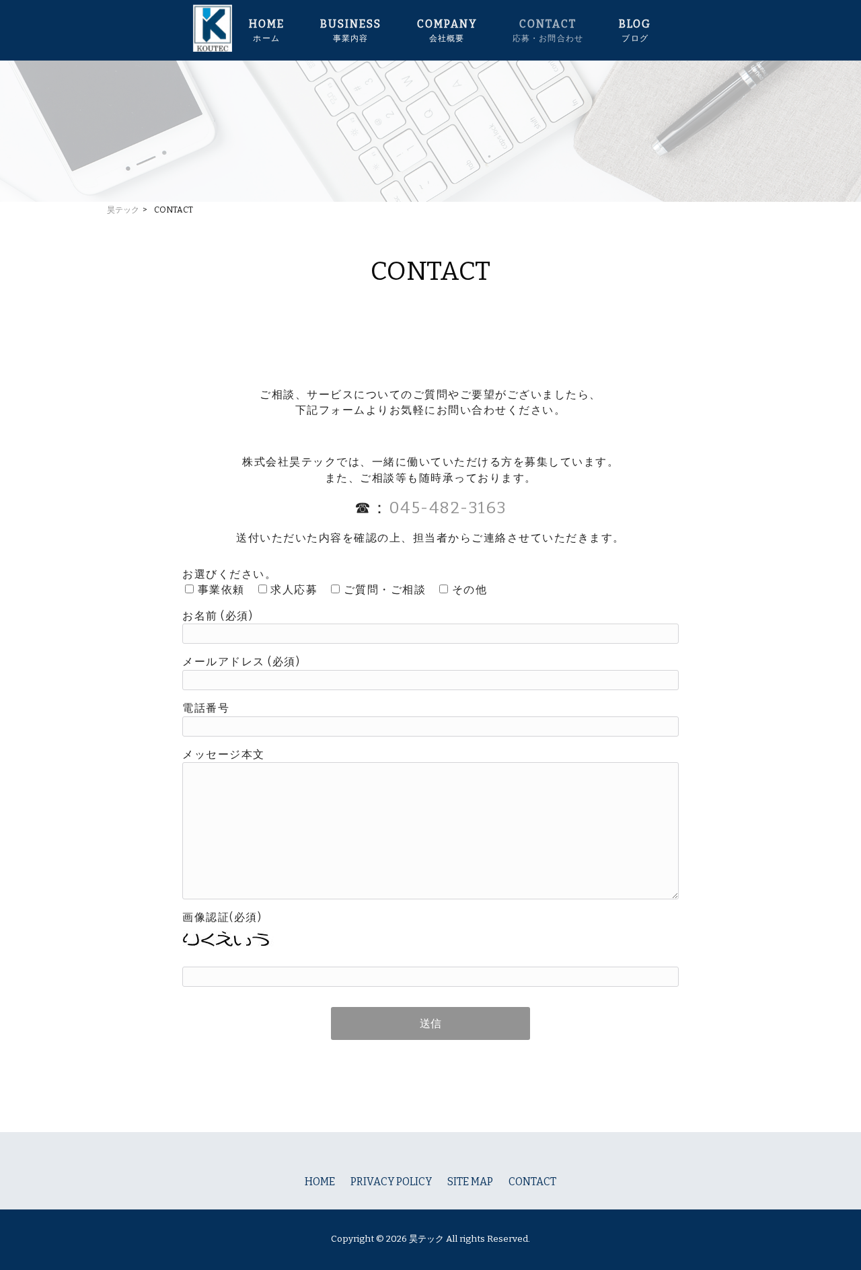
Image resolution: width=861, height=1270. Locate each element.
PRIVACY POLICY (391, 1181)
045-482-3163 (448, 507)
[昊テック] (212, 48)
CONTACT (532, 1181)
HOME (320, 1181)
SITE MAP (470, 1181)
